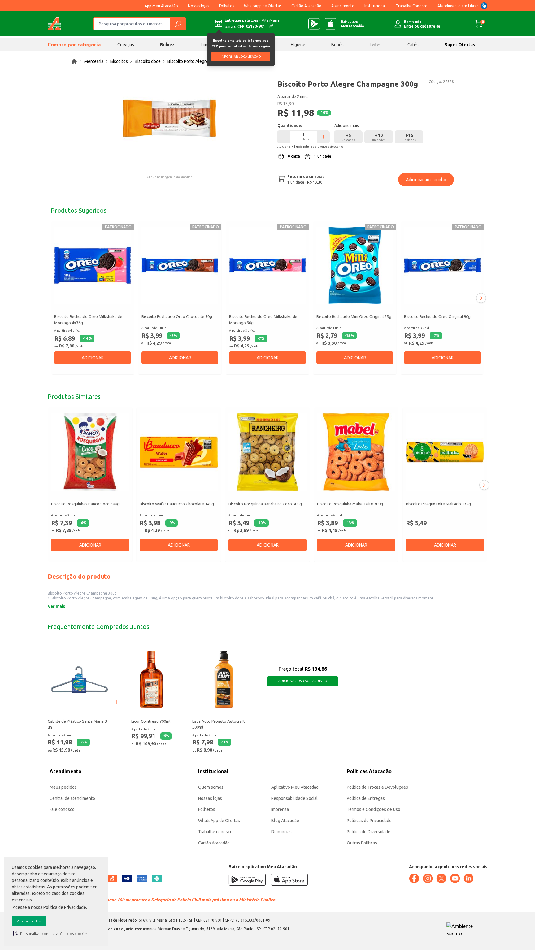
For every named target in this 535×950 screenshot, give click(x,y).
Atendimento (342, 6)
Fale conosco (62, 809)
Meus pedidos (63, 787)
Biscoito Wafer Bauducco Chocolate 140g (177, 504)
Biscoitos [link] (119, 61)
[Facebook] (414, 878)
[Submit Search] (178, 24)
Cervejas (125, 44)
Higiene (298, 44)
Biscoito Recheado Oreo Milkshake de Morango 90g (263, 319)
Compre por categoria (74, 44)
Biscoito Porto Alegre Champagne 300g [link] (205, 61)
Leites (375, 44)
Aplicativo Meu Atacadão (295, 787)
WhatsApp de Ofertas (262, 6)
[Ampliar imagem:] (169, 118)
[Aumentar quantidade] (323, 137)
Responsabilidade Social (294, 798)
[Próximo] (481, 298)
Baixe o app (352, 24)
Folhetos (226, 6)
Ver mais (56, 606)
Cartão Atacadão (306, 6)
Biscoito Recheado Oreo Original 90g (437, 316)
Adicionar (93, 357)
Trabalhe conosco (215, 831)
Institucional (375, 6)
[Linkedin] (468, 878)
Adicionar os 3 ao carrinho (302, 680)
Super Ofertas (460, 44)
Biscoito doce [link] (148, 61)
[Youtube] (455, 878)
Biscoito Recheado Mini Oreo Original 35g (353, 316)
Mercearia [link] (93, 61)
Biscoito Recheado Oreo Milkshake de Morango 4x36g (88, 319)
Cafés (413, 44)
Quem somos (211, 787)
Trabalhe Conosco (412, 6)
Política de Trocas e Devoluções (377, 787)
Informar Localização (241, 56)
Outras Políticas (362, 842)
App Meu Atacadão (161, 6)
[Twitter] (441, 878)
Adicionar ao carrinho (426, 179)
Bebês (337, 44)
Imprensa (280, 809)
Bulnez (167, 44)
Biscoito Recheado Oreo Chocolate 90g (176, 316)
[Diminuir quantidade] (283, 137)
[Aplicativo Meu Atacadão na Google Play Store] (314, 24)
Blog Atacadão (285, 820)
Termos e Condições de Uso (373, 809)
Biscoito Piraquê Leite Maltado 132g (438, 504)
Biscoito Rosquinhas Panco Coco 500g (85, 504)
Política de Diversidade (368, 831)
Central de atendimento (72, 798)
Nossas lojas (198, 6)
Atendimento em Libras (457, 6)
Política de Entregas (366, 798)
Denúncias (281, 831)
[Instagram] (428, 878)
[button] (50, 933)
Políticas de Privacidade (369, 820)
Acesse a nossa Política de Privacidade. (50, 907)
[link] (74, 61)
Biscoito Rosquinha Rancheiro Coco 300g (265, 504)
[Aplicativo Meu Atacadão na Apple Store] (330, 24)
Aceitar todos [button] (29, 921)
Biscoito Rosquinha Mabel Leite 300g (350, 504)
